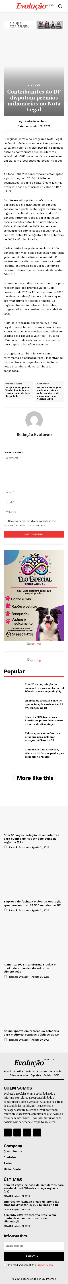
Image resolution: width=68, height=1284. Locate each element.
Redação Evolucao (36, 121)
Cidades (34, 84)
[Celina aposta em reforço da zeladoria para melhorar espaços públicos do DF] (13, 736)
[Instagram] (17, 1132)
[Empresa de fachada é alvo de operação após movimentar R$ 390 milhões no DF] (13, 704)
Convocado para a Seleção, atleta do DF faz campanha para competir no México (44, 753)
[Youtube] (37, 1132)
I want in (32, 1256)
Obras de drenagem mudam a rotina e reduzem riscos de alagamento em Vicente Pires (49, 393)
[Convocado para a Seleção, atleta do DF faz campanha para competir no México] (13, 753)
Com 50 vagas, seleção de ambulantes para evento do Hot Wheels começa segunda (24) (44, 688)
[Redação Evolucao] (34, 420)
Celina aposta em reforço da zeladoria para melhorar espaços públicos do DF (42, 736)
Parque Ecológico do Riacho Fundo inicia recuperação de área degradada (17, 391)
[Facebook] (8, 1132)
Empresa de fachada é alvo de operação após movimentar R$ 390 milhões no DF (44, 704)
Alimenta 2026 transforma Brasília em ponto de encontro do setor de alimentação (44, 720)
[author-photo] (6, 847)
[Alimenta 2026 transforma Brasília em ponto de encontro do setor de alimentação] (13, 720)
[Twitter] (27, 1132)
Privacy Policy (44, 1265)
